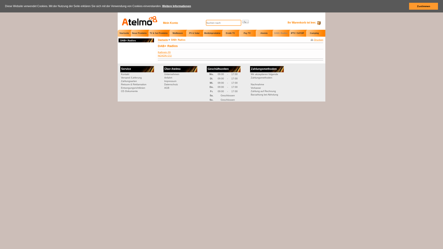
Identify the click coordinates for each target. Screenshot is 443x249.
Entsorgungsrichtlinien (133, 87)
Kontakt (125, 74)
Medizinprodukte (212, 33)
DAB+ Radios (281, 33)
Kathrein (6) (164, 52)
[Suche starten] (245, 21)
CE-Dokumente (129, 91)
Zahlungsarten (129, 81)
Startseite (124, 33)
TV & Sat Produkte (159, 33)
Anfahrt (168, 77)
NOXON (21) (165, 55)
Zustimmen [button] (423, 6)
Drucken (318, 39)
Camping (314, 33)
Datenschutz (171, 84)
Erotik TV (230, 33)
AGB (166, 87)
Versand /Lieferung (131, 77)
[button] (192, 6)
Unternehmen (171, 74)
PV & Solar (194, 33)
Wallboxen (178, 33)
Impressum (170, 81)
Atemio (264, 33)
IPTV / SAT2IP (297, 33)
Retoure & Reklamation (133, 84)
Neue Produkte (139, 33)
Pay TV (247, 33)
